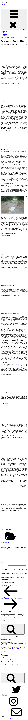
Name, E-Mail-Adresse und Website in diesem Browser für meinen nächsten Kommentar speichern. (14, 570)
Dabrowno (7, 345)
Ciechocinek (3, 109)
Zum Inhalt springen (5, 1)
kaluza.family (3, 4)
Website (2, 567)
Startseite (5, 31)
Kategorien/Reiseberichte (6, 639)
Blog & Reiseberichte (8, 32)
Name (2, 562)
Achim (26, 37)
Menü (24, 29)
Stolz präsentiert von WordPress (7, 718)
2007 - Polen (8, 542)
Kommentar (3, 551)
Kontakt (5, 35)
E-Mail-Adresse (4, 564)
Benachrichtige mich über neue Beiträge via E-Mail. (13, 577)
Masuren (2, 351)
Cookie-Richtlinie (15, 648)
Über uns (5, 34)
